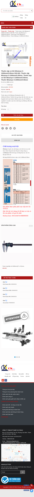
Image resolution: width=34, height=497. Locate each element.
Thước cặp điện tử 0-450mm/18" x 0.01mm (13, 266)
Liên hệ (27, 376)
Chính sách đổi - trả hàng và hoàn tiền (12, 405)
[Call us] (31, 485)
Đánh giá (17, 140)
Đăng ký (26, 16)
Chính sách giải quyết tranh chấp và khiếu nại (13, 399)
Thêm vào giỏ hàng (18, 115)
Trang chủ (4, 31)
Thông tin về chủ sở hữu (8, 389)
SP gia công (15, 376)
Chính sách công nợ (7, 396)
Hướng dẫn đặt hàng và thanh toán (11, 409)
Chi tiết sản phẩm (17, 135)
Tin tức (22, 376)
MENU (2, 23)
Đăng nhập (21, 16)
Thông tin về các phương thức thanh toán (12, 391)
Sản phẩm (21, 374)
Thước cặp (11, 31)
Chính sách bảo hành (7, 414)
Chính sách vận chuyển (8, 407)
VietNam (16, 16)
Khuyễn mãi (8, 376)
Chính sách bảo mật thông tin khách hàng (12, 412)
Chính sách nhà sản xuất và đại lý (10, 394)
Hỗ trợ (27, 374)
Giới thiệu (14, 374)
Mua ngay (17, 119)
